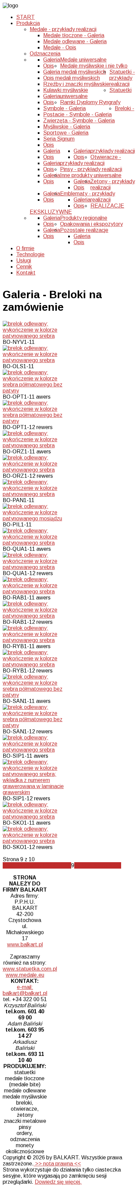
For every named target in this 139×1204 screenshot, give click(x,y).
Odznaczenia (45, 53)
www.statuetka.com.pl (30, 969)
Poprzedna (28, 865)
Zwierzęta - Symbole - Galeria (79, 120)
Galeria (51, 60)
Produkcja (28, 23)
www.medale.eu (25, 975)
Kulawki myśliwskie (65, 90)
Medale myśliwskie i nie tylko (94, 66)
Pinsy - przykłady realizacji (91, 169)
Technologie (30, 254)
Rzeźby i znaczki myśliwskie (76, 84)
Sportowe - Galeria (65, 133)
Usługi (23, 260)
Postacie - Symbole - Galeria (77, 114)
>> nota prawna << (57, 1163)
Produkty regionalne (83, 218)
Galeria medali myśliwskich (74, 72)
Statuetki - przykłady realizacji (122, 78)
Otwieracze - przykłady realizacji (90, 160)
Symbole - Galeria (64, 108)
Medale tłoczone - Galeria (73, 35)
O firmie (25, 248)
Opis (48, 66)
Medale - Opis (59, 47)
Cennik (24, 266)
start (9, 865)
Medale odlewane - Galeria (75, 41)
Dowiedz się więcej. (58, 1182)
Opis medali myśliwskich (71, 78)
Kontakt (25, 273)
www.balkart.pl (25, 944)
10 (78, 865)
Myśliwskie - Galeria (66, 126)
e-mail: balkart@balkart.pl (25, 990)
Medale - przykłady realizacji (63, 29)
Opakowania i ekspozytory (91, 224)
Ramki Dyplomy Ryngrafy (90, 102)
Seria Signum (59, 139)
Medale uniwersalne (83, 60)
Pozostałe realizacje (84, 230)
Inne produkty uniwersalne (90, 175)
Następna (93, 865)
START (25, 17)
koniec (113, 865)
